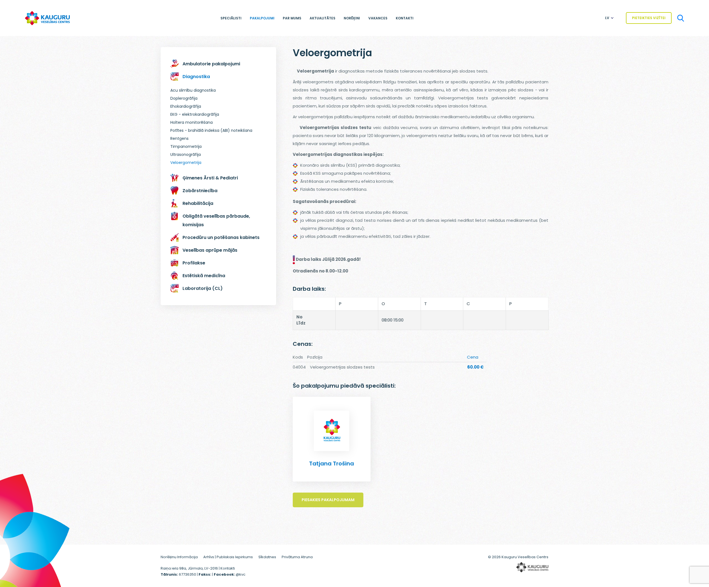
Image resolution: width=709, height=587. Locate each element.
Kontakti (404, 18)
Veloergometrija (185, 162)
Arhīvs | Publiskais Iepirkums (228, 557)
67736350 (187, 574)
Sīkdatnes (267, 557)
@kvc (240, 574)
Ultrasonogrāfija (185, 154)
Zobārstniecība (200, 190)
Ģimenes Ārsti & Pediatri (210, 178)
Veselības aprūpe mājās (210, 250)
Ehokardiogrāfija (185, 106)
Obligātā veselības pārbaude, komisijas (216, 220)
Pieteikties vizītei (649, 18)
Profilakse (194, 263)
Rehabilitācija (198, 203)
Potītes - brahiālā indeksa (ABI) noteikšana (211, 130)
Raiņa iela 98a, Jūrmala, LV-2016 (190, 568)
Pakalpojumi (262, 18)
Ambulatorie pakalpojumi (211, 64)
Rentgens (179, 138)
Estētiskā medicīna (204, 275)
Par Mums (292, 18)
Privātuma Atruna (297, 557)
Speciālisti (231, 18)
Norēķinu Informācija (179, 557)
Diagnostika (196, 76)
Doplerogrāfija (183, 98)
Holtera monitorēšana (191, 122)
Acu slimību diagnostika (193, 90)
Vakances (377, 18)
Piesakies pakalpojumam (328, 500)
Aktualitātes (322, 18)
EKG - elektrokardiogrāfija (194, 114)
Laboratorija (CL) (203, 288)
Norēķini (352, 18)
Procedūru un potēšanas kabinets (221, 237)
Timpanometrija (186, 146)
